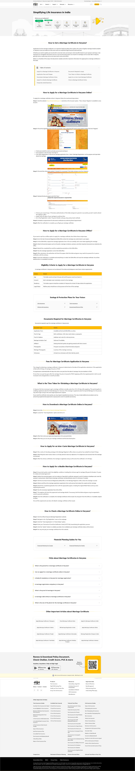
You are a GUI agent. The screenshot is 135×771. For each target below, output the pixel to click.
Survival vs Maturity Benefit (91, 735)
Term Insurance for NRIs (73, 717)
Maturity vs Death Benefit (90, 733)
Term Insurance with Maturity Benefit (41, 736)
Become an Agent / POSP (48, 1)
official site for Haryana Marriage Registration (54, 410)
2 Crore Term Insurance (55, 711)
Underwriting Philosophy (91, 690)
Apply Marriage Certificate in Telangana (45, 621)
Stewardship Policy (38, 760)
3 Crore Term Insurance (55, 713)
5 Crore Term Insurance (55, 718)
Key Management (90, 686)
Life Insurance (41, 303)
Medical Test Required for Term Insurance (39, 715)
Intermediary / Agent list (74, 683)
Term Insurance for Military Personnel (76, 742)
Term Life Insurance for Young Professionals (74, 706)
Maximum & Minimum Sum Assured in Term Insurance (41, 711)
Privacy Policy (54, 760)
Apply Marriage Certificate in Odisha (45, 627)
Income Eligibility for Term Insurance (40, 708)
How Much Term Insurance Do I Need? (41, 706)
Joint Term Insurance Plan (38, 731)
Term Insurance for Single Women (75, 726)
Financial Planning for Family (77, 545)
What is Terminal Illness (90, 720)
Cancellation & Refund (74, 689)
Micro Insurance (88, 715)
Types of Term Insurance (38, 728)
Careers (45, 686)
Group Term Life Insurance (56, 690)
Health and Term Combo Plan (57, 688)
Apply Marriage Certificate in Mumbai (89, 640)
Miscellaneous (72, 694)
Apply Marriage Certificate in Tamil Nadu (45, 640)
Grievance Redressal (37, 1)
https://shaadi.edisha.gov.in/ (54, 101)
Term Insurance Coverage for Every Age (75, 732)
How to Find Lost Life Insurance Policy (93, 745)
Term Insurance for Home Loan (74, 728)
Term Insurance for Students (74, 747)
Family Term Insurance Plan (74, 709)
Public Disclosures (58, 1)
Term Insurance (73, 303)
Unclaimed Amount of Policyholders (74, 686)
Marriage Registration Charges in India (90, 634)
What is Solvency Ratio (90, 723)
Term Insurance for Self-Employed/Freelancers (73, 720)
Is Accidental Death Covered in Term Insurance (41, 722)
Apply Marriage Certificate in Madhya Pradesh (67, 641)
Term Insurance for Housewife (74, 723)
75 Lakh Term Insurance (55, 708)
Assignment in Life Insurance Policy (92, 728)
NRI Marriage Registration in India (67, 627)
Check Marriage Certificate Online (67, 621)
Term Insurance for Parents (73, 712)
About (34, 686)
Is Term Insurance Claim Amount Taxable (40, 725)
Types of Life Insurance (90, 706)
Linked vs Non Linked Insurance (92, 743)
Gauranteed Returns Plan (76, 307)
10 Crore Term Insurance (55, 720)
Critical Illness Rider (37, 738)
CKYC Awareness (72, 692)
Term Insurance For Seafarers (74, 745)
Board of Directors (90, 683)
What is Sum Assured (89, 718)
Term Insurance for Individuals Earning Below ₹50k (76, 739)
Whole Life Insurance (43, 307)
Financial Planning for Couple (45, 545)
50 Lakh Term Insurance (55, 706)
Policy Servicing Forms (91, 688)
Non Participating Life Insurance (92, 711)
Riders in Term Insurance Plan (39, 741)
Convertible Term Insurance (39, 733)
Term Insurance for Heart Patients (75, 714)
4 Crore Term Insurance (55, 715)
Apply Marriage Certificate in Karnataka (67, 634)
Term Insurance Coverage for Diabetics (74, 735)
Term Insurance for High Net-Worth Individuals (75, 751)
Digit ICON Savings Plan (55, 686)
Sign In (97, 4)
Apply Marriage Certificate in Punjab (45, 634)
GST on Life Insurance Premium (92, 740)
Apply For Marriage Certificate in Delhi (89, 621)
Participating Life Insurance (91, 708)
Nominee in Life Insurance (90, 725)
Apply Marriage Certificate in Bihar (90, 627)
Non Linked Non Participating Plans (92, 713)
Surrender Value (88, 730)
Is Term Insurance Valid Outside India (41, 718)
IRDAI (46, 760)
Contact (40, 686)
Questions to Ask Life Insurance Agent (93, 738)
